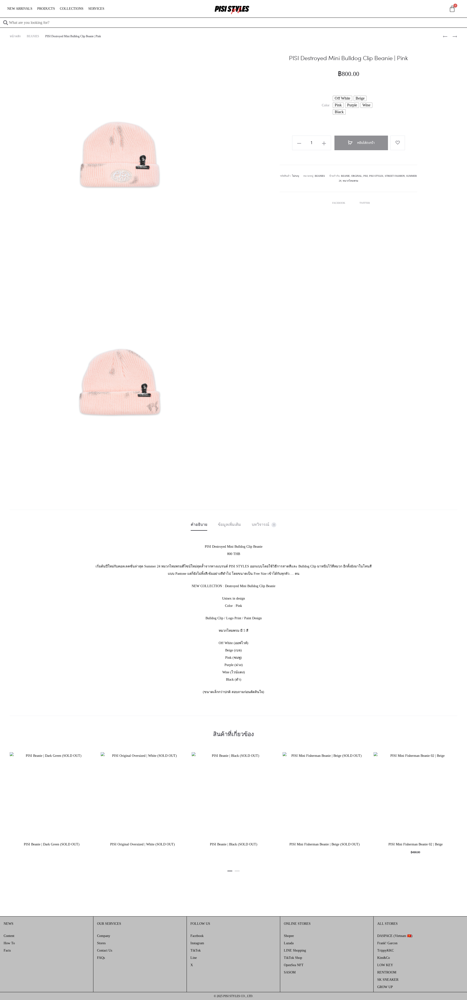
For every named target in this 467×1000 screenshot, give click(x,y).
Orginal (356, 176)
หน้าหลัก (15, 36)
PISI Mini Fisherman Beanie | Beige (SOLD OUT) (324, 844)
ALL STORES (387, 924)
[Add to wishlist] (397, 143)
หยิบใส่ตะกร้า (365, 142)
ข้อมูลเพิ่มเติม (229, 524)
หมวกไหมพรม (350, 180)
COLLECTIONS (71, 8)
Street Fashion (395, 176)
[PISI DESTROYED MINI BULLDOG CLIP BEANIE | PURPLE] (452, 36)
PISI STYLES (376, 176)
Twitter (364, 203)
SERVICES (96, 8)
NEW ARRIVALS (19, 8)
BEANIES (33, 36)
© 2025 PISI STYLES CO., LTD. (233, 996)
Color (326, 105)
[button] (230, 870)
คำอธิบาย (199, 524)
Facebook (339, 203)
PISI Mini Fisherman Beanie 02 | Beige (415, 844)
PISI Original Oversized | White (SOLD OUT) (142, 844)
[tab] (199, 525)
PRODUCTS (46, 8)
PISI (365, 176)
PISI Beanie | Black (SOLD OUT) (233, 844)
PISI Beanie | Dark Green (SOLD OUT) (52, 844)
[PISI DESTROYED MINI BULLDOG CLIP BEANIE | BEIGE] (445, 36)
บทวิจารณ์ (263, 524)
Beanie (345, 176)
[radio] (342, 98)
